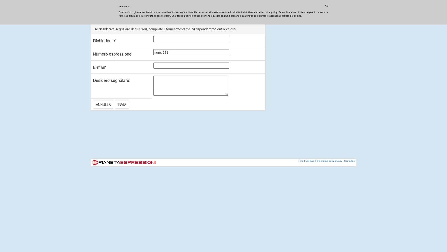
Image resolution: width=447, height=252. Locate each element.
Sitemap (309, 161)
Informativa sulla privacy (329, 161)
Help (300, 161)
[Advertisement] (307, 88)
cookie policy (163, 15)
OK (326, 6)
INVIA (122, 104)
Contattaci (349, 161)
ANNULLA (103, 104)
